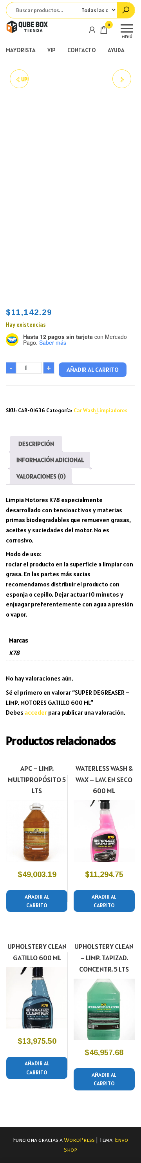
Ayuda (116, 50)
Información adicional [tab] (50, 460)
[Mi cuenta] (92, 29)
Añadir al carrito (93, 369)
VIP (51, 50)
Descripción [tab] (36, 444)
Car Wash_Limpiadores (100, 410)
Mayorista (21, 50)
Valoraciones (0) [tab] (41, 476)
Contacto (81, 50)
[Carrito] (103, 31)
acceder (36, 712)
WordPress (79, 1140)
